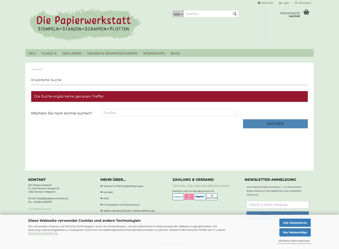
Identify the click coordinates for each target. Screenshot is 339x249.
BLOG (175, 53)
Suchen (275, 123)
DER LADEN (71, 53)
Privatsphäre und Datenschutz (121, 204)
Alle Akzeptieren (295, 223)
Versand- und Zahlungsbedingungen (200, 185)
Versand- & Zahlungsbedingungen (123, 186)
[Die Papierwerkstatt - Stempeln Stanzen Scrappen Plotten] (97, 25)
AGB (106, 198)
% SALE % (49, 53)
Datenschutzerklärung (42, 233)
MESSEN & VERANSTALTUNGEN (112, 53)
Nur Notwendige (295, 232)
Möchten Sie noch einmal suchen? (61, 113)
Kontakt (108, 192)
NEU (32, 53)
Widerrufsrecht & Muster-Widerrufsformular (129, 210)
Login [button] (285, 2)
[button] (265, 3)
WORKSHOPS (154, 53)
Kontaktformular (39, 209)
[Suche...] (235, 13)
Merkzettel (304, 2)
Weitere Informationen (294, 241)
